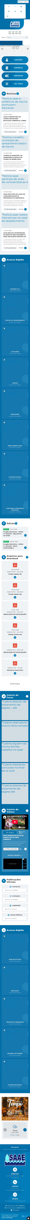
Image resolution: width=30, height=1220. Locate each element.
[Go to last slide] (2, 49)
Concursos (16, 886)
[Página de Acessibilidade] (7, 16)
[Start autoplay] (13, 47)
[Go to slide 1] (13, 51)
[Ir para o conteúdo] (12, 16)
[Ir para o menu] (16, 16)
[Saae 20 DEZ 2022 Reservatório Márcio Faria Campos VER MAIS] (15, 731)
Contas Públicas (16, 915)
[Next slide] (28, 49)
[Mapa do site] (21, 11)
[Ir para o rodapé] (23, 16)
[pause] (17, 47)
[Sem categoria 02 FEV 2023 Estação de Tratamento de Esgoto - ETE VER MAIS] (15, 710)
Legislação (16, 905)
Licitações (16, 896)
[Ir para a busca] (19, 16)
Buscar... (4, 37)
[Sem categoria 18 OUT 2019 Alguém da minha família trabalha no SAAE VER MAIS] (15, 752)
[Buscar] (26, 37)
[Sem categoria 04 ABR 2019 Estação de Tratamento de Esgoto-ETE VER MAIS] (15, 794)
